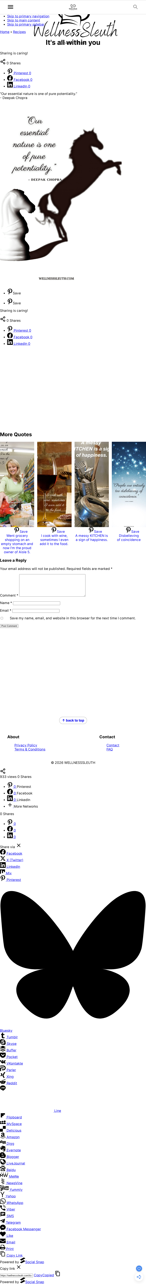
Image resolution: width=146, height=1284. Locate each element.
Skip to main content (23, 20)
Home (4, 32)
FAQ (109, 749)
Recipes (19, 32)
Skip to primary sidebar (26, 24)
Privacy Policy (25, 745)
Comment (9, 595)
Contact (112, 745)
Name (6, 603)
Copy (44, 1275)
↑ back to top (73, 720)
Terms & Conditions (29, 749)
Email (5, 610)
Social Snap (34, 1262)
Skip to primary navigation (28, 16)
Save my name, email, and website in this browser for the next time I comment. (73, 618)
